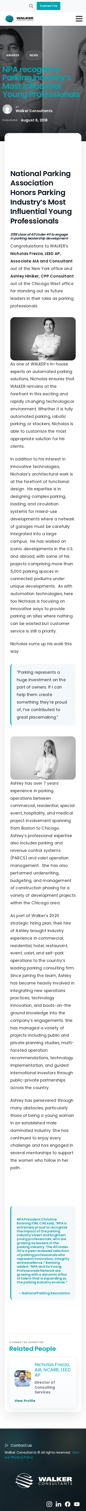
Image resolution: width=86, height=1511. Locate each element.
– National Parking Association (44, 1293)
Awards (12, 55)
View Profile (24, 1400)
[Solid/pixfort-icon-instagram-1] (49, 1504)
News (34, 55)
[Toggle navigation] (79, 19)
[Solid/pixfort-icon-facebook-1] (67, 1504)
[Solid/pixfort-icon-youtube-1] (76, 1504)
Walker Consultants (34, 111)
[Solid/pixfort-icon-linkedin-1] (58, 1504)
